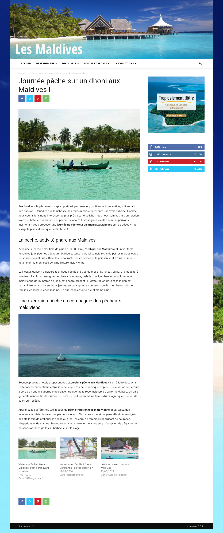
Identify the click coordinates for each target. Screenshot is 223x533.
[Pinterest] (37, 98)
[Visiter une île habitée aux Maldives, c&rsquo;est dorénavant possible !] (37, 448)
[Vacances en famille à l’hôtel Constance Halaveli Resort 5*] (78, 448)
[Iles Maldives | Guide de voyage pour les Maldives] (111, 29)
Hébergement (45, 63)
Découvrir (69, 63)
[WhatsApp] (46, 98)
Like (200, 147)
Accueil (26, 63)
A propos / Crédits (196, 526)
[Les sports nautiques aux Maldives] (120, 448)
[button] (200, 63)
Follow (198, 154)
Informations (124, 63)
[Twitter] (29, 98)
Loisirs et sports (95, 63)
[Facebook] (21, 98)
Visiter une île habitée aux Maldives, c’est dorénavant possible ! (33, 468)
